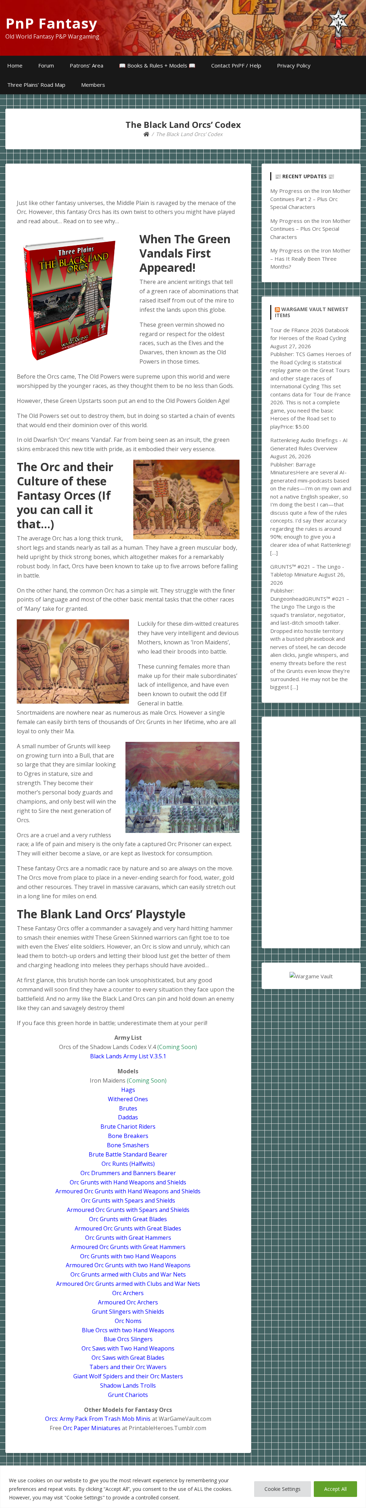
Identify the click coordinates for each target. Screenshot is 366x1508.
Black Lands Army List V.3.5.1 (128, 1056)
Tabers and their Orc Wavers (128, 1367)
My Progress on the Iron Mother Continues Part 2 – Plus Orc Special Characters (310, 198)
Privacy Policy (294, 65)
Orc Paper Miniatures (91, 1428)
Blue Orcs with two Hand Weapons (128, 1330)
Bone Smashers (128, 1145)
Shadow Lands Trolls (128, 1385)
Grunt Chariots (128, 1395)
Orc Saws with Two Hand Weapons (127, 1348)
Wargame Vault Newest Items (311, 312)
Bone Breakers (128, 1136)
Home (15, 65)
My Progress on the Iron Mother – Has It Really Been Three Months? (310, 258)
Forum (46, 65)
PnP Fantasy (51, 23)
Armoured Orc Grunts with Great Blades (128, 1228)
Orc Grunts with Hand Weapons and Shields (128, 1182)
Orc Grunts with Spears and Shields (128, 1200)
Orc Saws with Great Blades (128, 1358)
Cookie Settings (282, 1488)
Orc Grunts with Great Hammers (128, 1238)
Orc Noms (128, 1321)
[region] (183, 1486)
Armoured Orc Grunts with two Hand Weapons (128, 1265)
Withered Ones (128, 1099)
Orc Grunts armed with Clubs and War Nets (128, 1274)
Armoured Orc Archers (128, 1302)
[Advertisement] (311, 832)
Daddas (128, 1117)
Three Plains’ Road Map (36, 84)
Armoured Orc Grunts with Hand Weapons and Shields (128, 1191)
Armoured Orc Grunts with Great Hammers (128, 1247)
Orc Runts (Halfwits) (128, 1164)
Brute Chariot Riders (127, 1126)
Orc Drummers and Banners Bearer (128, 1173)
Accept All (335, 1488)
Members (93, 84)
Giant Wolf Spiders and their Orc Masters (128, 1376)
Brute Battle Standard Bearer (128, 1154)
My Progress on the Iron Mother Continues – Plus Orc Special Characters (310, 228)
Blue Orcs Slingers (128, 1339)
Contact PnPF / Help (236, 65)
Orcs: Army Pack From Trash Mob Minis (97, 1419)
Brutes (128, 1108)
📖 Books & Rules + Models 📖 (157, 65)
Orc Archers (128, 1293)
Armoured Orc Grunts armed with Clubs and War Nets (128, 1284)
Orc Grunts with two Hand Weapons (128, 1256)
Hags (128, 1090)
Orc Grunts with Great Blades (128, 1219)
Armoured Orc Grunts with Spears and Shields (128, 1210)
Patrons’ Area (86, 65)
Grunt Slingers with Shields (128, 1311)
